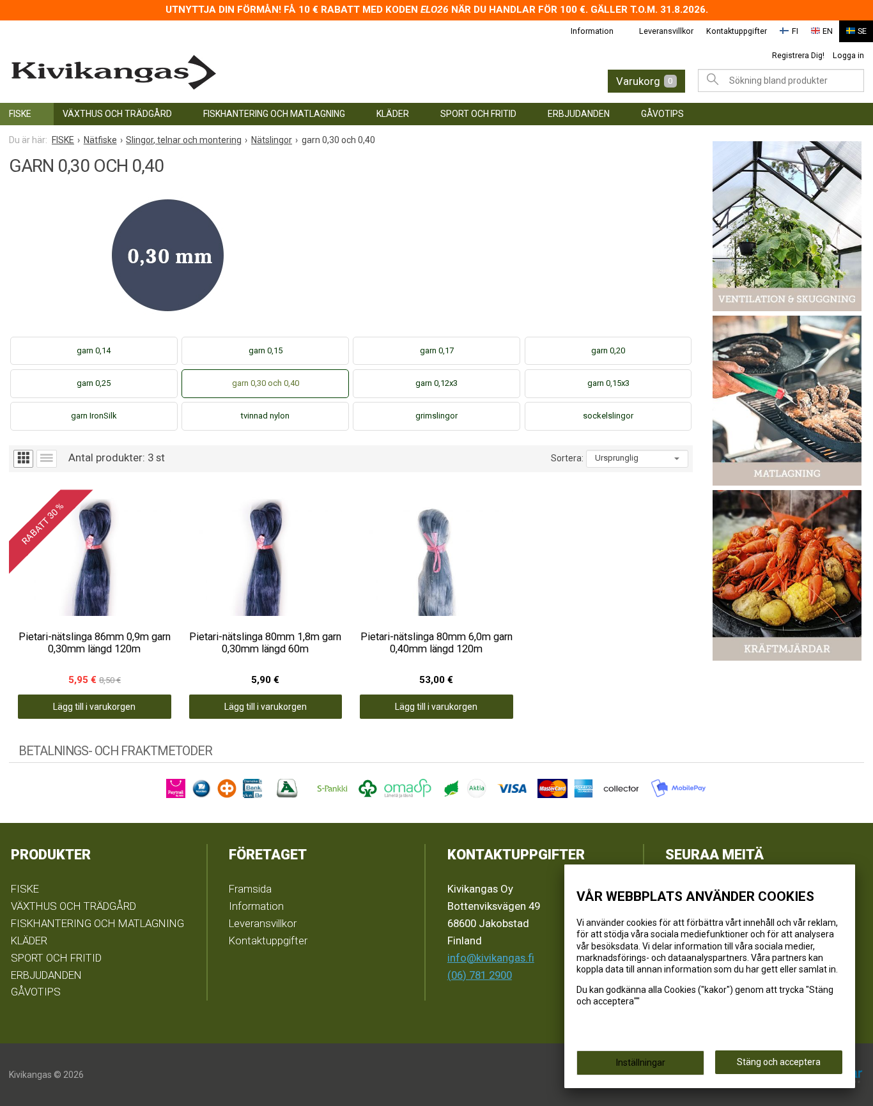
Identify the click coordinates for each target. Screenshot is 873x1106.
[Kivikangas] (196, 72)
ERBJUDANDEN (579, 114)
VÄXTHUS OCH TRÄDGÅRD (117, 114)
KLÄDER (392, 114)
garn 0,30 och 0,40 (265, 383)
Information (592, 31)
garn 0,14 (94, 350)
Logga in (848, 55)
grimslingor (436, 415)
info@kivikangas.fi (490, 957)
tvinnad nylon (265, 415)
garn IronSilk (94, 415)
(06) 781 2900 (479, 975)
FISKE (20, 114)
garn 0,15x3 (608, 383)
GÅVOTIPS (662, 114)
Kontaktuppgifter (736, 31)
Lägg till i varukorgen (94, 707)
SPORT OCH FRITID (478, 114)
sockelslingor (608, 415)
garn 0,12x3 (436, 383)
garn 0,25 (94, 383)
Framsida (250, 888)
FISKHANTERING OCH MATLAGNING (274, 114)
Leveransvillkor (666, 31)
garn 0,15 (265, 350)
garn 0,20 (608, 350)
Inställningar (640, 1062)
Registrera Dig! (798, 55)
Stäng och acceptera (779, 1062)
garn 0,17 (437, 350)
